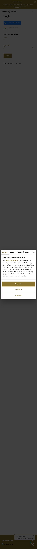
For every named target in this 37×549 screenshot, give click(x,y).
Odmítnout (18, 295)
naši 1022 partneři (12, 260)
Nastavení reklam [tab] (23, 252)
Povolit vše (18, 284)
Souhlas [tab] (4, 252)
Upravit (17, 289)
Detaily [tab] (12, 252)
